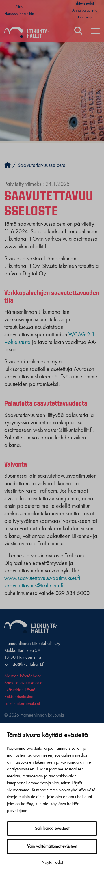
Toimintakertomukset (22, 704)
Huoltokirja (84, 17)
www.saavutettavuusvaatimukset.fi (42, 578)
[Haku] (78, 31)
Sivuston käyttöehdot (22, 676)
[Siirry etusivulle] (7, 165)
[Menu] (95, 31)
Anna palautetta (84, 10)
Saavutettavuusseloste (23, 683)
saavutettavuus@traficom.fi (33, 586)
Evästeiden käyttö (19, 690)
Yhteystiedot (84, 3)
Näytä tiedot (52, 862)
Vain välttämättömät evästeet (52, 846)
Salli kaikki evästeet (52, 828)
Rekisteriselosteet (19, 697)
